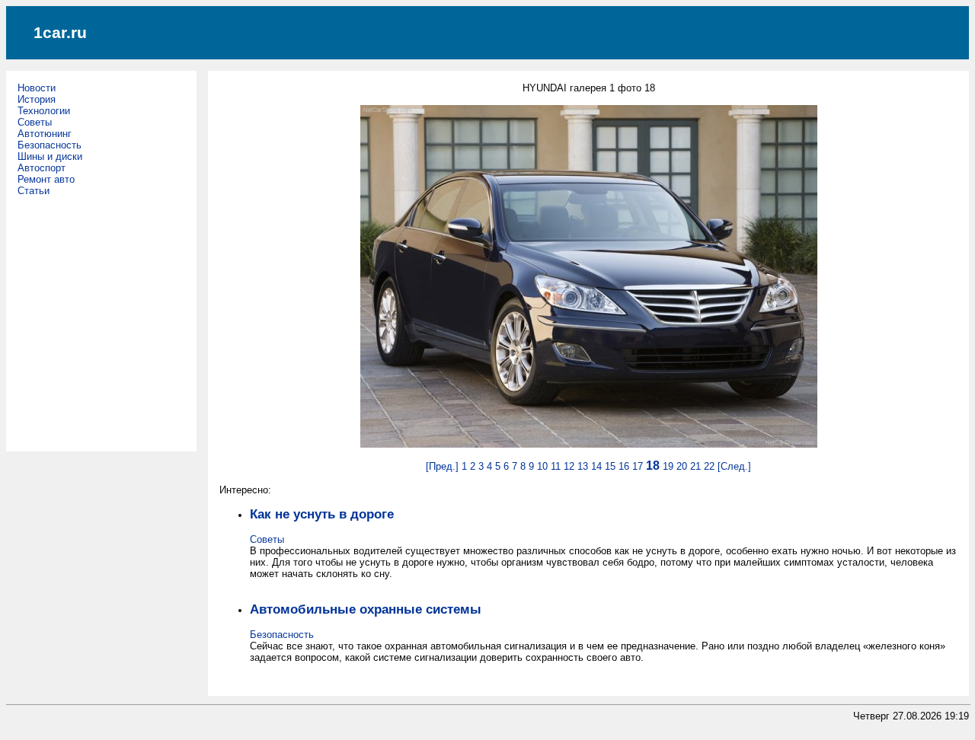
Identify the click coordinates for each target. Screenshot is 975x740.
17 (637, 466)
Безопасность (50, 145)
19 (668, 466)
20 (681, 466)
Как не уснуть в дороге (322, 514)
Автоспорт (42, 168)
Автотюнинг (45, 133)
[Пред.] (442, 466)
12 (569, 466)
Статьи (34, 190)
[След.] (734, 466)
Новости (37, 88)
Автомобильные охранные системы (365, 609)
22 (709, 466)
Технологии (44, 110)
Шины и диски (50, 156)
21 (695, 466)
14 (596, 466)
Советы (35, 122)
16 (624, 466)
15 (610, 466)
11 (556, 466)
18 (653, 465)
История (37, 99)
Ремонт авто (46, 179)
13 (582, 466)
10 (542, 466)
